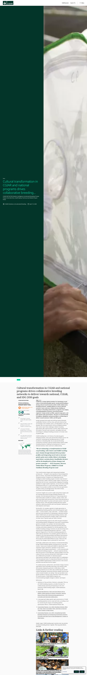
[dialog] (74, 670)
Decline (76, 671)
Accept (82, 671)
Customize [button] (65, 671)
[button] (65, 3)
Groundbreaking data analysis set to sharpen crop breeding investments (51, 644)
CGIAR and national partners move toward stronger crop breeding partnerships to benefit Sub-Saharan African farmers (52, 672)
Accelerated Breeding (23, 403)
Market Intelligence (23, 402)
